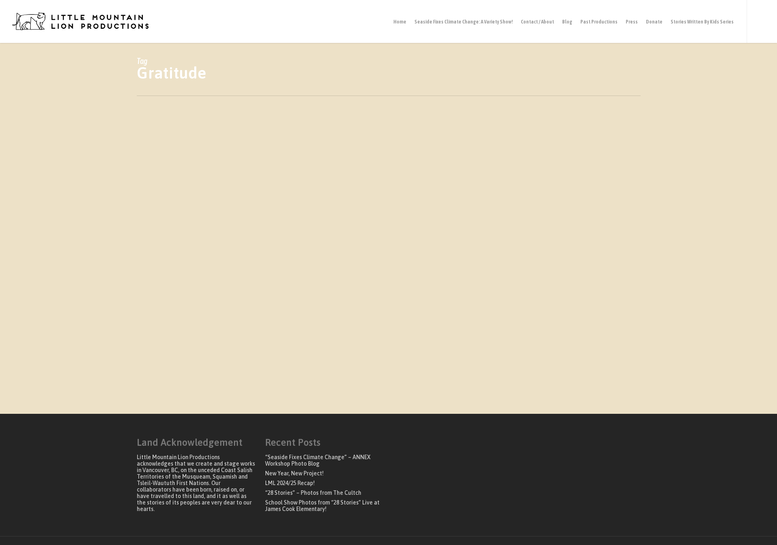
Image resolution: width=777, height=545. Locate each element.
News (215, 382)
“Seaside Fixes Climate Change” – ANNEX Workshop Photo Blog (318, 460)
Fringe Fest (189, 382)
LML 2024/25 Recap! (290, 483)
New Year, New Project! (294, 473)
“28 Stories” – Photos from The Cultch (313, 493)
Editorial (160, 382)
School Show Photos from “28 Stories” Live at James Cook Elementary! (322, 505)
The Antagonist (246, 382)
